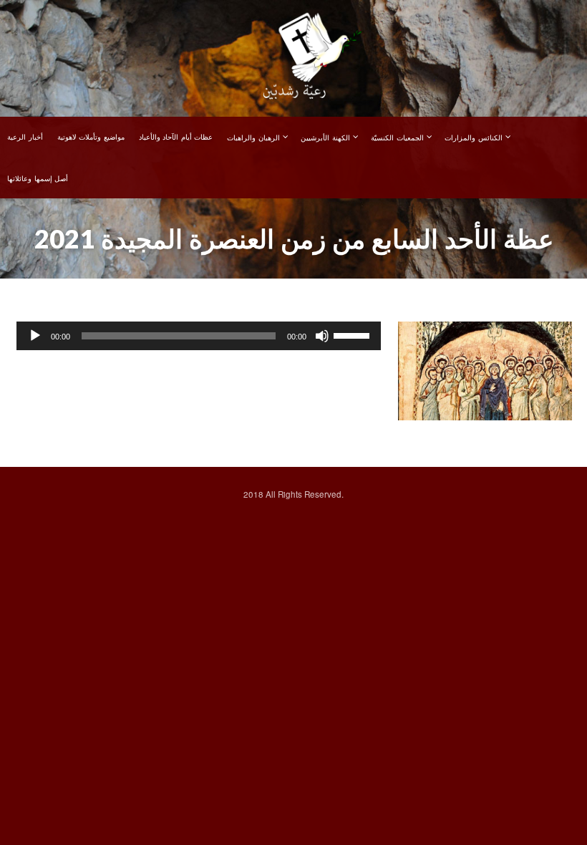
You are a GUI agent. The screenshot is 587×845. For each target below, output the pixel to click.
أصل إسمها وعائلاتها (37, 178)
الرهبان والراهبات (253, 137)
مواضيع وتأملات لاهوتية (91, 136)
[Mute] (322, 336)
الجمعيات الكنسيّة (397, 137)
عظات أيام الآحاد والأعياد (176, 136)
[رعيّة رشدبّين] (293, 58)
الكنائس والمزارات (474, 137)
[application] (198, 336)
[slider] (354, 334)
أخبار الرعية (25, 136)
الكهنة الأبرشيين (325, 137)
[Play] (35, 336)
